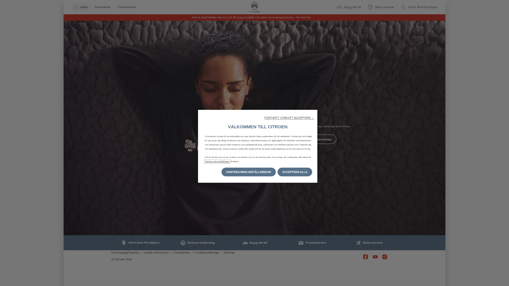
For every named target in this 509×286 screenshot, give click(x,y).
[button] (289, 117)
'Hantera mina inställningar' (217, 161)
